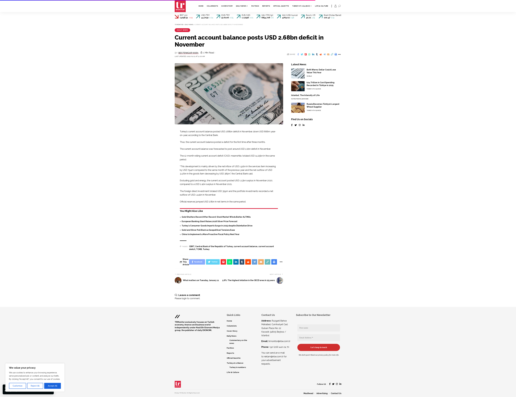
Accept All (52, 386)
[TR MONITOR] (180, 6)
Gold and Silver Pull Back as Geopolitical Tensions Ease (208, 230)
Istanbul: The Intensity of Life (305, 95)
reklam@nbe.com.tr (273, 356)
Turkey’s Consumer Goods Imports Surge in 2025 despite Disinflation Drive (217, 226)
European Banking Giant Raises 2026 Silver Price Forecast (209, 221)
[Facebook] (292, 125)
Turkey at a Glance (314, 89)
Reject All (35, 386)
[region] (34, 377)
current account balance (245, 246)
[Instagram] (300, 125)
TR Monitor (182, 393)
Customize (17, 386)
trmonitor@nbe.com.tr (279, 341)
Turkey (206, 249)
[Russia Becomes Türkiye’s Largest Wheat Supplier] (298, 108)
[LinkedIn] (303, 125)
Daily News (182, 30)
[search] (339, 6)
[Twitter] (296, 125)
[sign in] (335, 6)
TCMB (199, 249)
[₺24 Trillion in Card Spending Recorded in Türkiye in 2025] (298, 86)
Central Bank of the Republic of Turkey (214, 246)
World (309, 76)
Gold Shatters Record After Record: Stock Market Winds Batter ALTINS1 (216, 217)
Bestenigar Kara (188, 53)
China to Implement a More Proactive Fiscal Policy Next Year (210, 234)
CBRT (191, 246)
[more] (332, 6)
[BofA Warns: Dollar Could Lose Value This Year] (298, 73)
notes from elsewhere (299, 99)
